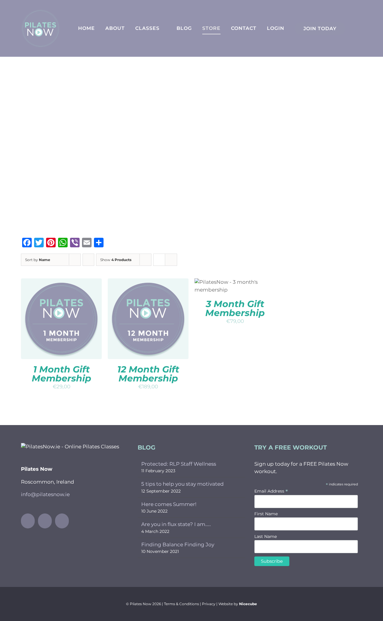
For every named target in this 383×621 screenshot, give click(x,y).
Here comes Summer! (168, 504)
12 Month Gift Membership (148, 374)
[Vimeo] (62, 520)
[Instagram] (45, 520)
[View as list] (171, 260)
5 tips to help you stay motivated (182, 484)
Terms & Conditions (181, 604)
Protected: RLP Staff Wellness (178, 464)
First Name (266, 513)
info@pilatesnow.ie (45, 494)
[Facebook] (28, 520)
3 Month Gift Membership (235, 308)
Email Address (271, 491)
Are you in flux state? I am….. (176, 524)
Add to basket (50, 317)
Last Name (265, 536)
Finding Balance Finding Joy (177, 545)
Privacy (208, 604)
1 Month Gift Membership (61, 374)
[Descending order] (88, 260)
